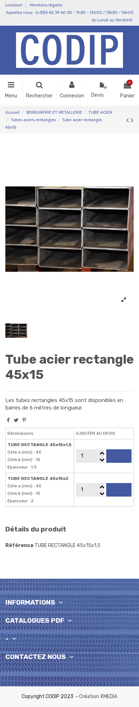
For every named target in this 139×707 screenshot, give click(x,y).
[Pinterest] (24, 420)
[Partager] (8, 420)
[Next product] (132, 120)
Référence (19, 545)
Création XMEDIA (98, 696)
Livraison (14, 5)
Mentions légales (46, 5)
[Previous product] (128, 120)
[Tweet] (16, 420)
